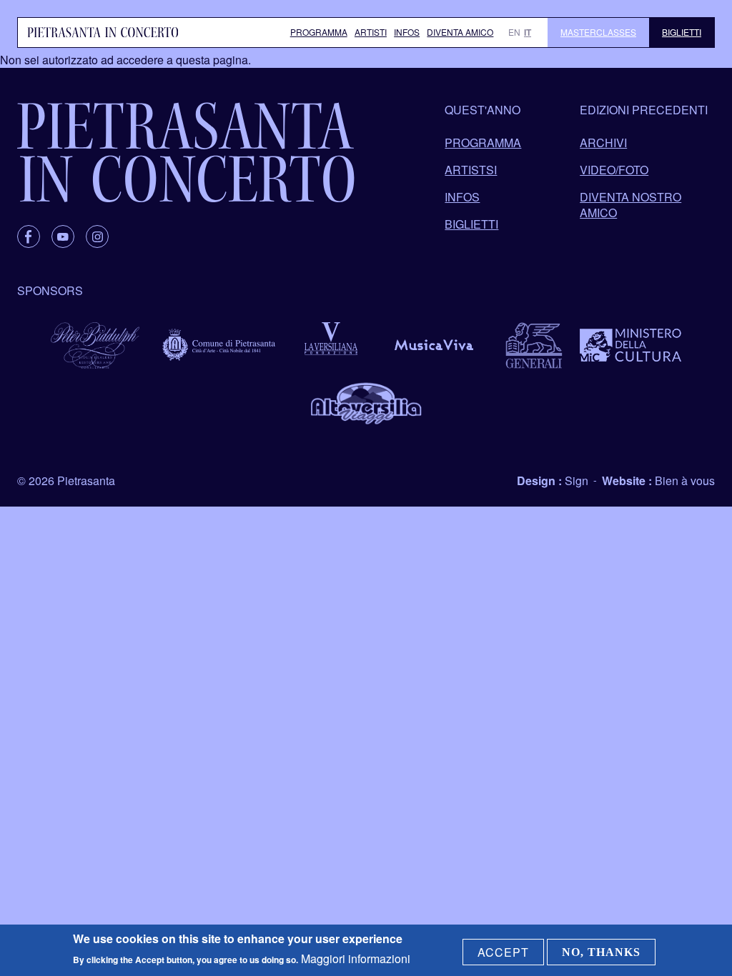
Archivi (603, 142)
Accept (503, 952)
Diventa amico (460, 32)
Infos (407, 32)
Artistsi (471, 169)
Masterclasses (598, 32)
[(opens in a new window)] (28, 236)
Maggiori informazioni (355, 958)
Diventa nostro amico (630, 205)
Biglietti (681, 32)
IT (527, 32)
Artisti (371, 32)
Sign (576, 480)
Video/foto (614, 169)
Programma (318, 32)
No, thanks (601, 952)
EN (514, 32)
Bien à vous (685, 480)
